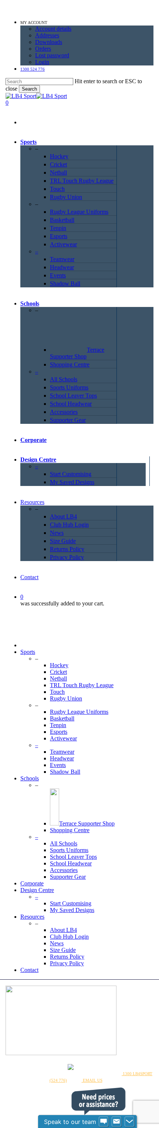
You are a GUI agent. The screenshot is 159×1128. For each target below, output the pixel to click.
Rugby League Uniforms (79, 712)
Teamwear (62, 752)
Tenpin (58, 725)
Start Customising (70, 903)
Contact (29, 970)
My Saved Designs (72, 910)
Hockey (59, 665)
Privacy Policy (67, 963)
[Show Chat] (103, 1122)
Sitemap (100, 1073)
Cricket (58, 672)
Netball (58, 678)
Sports (27, 652)
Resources (32, 916)
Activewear (63, 738)
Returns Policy (67, 956)
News (57, 943)
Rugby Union (66, 698)
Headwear (62, 758)
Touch (57, 692)
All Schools (63, 843)
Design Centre (37, 890)
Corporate (32, 883)
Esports (58, 732)
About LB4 (63, 930)
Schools (29, 778)
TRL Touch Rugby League (82, 685)
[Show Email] (116, 1122)
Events (58, 765)
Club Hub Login (69, 936)
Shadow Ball (65, 772)
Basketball (62, 718)
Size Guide (63, 950)
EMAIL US (92, 1080)
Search (29, 89)
